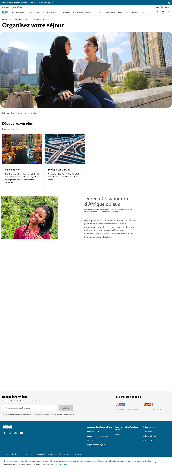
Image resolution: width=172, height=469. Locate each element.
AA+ (157, 7)
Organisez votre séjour (81, 12)
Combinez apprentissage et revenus (108, 12)
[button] (161, 463)
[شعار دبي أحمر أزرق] (5, 12)
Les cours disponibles (36, 12)
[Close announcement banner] (169, 2)
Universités (51, 12)
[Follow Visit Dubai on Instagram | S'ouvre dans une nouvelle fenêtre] (10, 433)
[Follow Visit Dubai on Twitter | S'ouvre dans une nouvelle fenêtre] (15, 433)
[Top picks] (168, 12)
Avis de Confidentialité (65, 414)
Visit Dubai (6, 7)
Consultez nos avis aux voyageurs (40, 2)
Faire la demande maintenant (136, 12)
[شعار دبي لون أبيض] (23, 427)
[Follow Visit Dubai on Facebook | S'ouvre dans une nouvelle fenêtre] (4, 433)
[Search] (157, 12)
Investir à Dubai (17, 7)
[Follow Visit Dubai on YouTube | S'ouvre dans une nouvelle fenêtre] (21, 433)
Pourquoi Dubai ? (18, 12)
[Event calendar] (163, 12)
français (166, 7)
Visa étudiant (64, 12)
